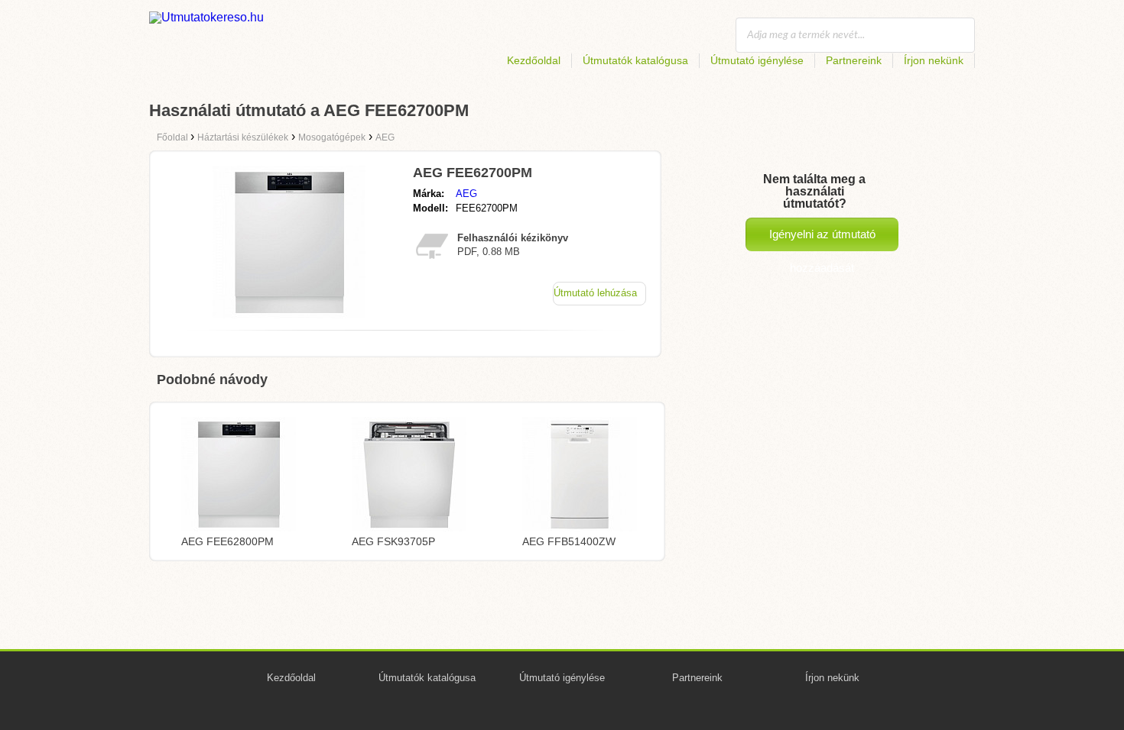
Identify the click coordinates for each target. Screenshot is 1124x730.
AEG (466, 193)
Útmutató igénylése (757, 60)
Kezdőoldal (533, 60)
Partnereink (854, 60)
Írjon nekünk (933, 60)
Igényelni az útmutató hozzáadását (822, 239)
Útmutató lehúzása (595, 293)
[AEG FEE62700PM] (289, 314)
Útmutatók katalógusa (635, 60)
